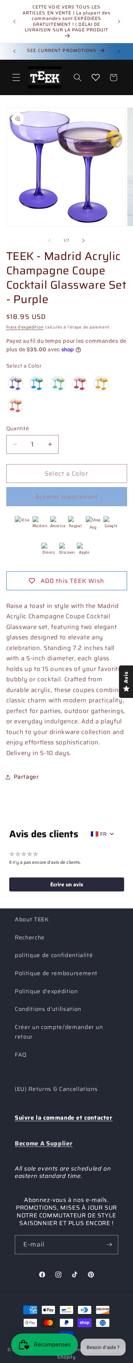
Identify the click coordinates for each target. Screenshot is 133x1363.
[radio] (15, 383)
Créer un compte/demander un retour (59, 1032)
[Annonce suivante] (119, 21)
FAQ (21, 1054)
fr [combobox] (103, 834)
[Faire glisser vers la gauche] (49, 241)
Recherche (30, 937)
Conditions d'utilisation (48, 1009)
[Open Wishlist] (96, 77)
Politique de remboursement (56, 973)
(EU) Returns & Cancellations (56, 1089)
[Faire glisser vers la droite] (83, 241)
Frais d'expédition (25, 327)
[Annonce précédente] (14, 21)
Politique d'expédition (46, 991)
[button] (16, 77)
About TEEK (32, 919)
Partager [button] (26, 776)
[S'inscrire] (109, 1244)
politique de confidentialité (54, 955)
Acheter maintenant (66, 496)
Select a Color (24, 366)
